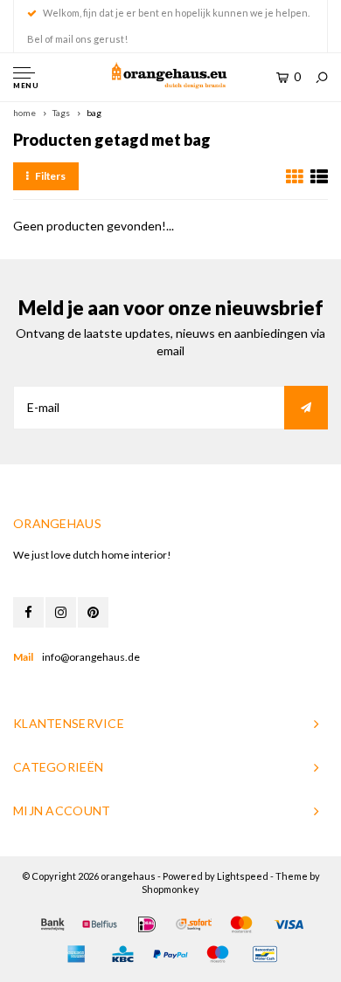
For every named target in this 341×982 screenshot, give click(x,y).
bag (94, 112)
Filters (50, 175)
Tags (61, 112)
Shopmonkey (170, 889)
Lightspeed (242, 876)
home (24, 112)
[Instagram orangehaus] (60, 612)
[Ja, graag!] (306, 407)
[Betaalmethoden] (52, 924)
